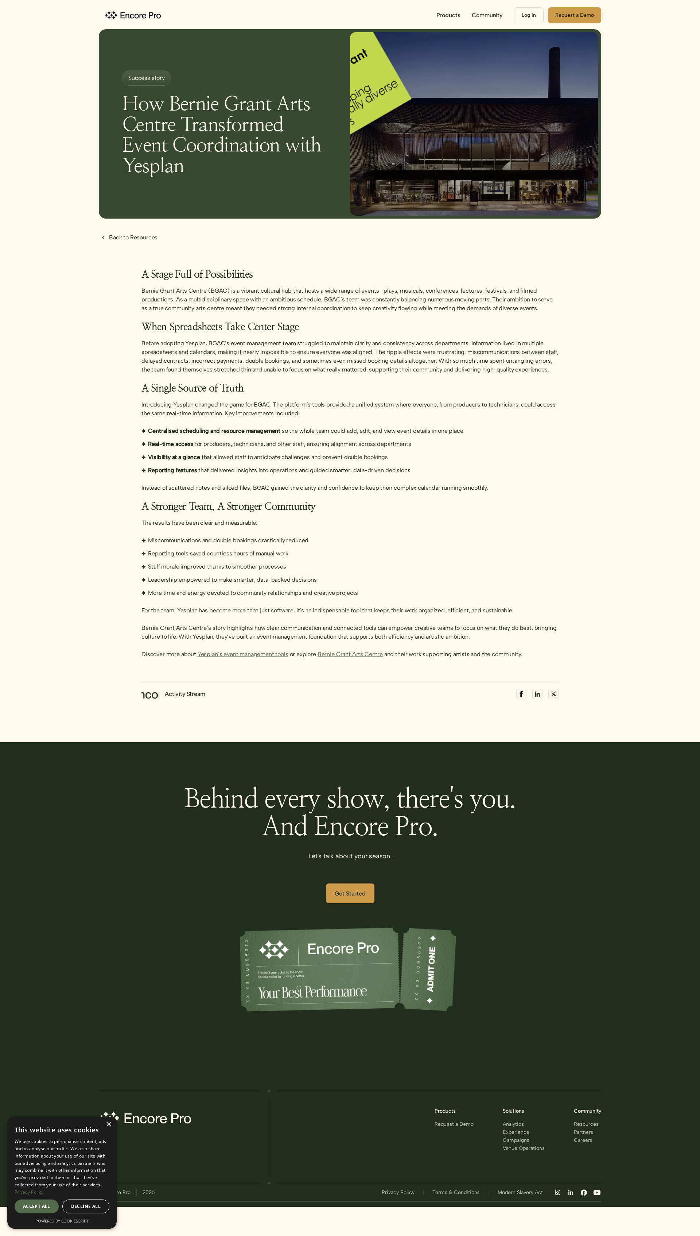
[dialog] (62, 1173)
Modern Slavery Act (520, 1192)
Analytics (513, 1124)
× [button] (108, 1124)
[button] (448, 15)
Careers (583, 1140)
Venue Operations (524, 1148)
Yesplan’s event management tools (243, 654)
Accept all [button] (36, 1206)
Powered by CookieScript (61, 1221)
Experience (516, 1132)
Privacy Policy (398, 1192)
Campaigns (516, 1140)
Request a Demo (454, 1124)
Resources (586, 1124)
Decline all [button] (86, 1206)
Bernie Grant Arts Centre (350, 654)
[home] (134, 15)
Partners (583, 1132)
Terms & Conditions (456, 1192)
